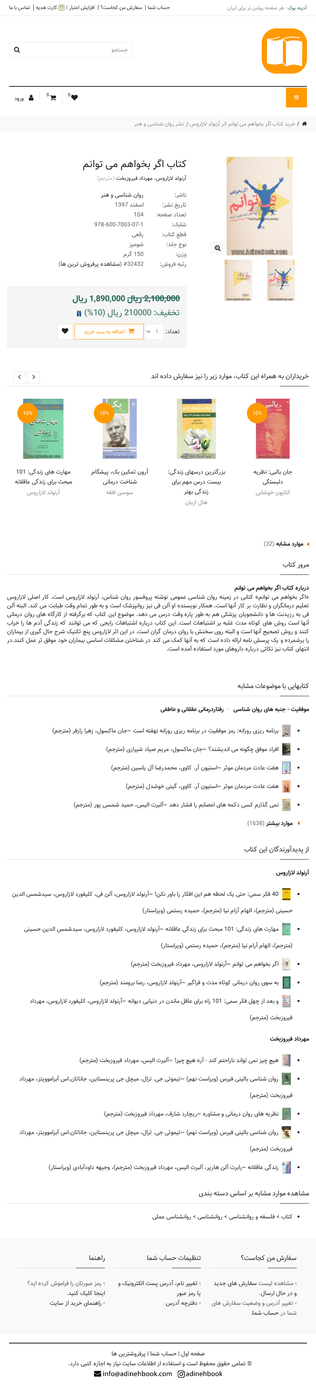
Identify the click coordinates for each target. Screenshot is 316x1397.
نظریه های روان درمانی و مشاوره (241, 1114)
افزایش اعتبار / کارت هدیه (65, 8)
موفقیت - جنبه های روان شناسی (271, 709)
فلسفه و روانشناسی (252, 1217)
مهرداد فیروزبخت (134, 178)
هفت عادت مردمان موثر (251, 768)
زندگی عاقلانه (264, 1167)
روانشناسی (210, 1217)
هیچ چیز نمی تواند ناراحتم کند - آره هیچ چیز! (227, 1060)
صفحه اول (193, 1354)
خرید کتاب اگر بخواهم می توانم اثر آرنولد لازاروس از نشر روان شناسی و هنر (214, 123)
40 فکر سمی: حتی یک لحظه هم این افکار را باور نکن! (217, 894)
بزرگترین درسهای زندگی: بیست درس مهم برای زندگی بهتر (196, 482)
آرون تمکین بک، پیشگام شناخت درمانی (119, 477)
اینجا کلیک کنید (86, 1293)
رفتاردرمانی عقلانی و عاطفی (192, 709)
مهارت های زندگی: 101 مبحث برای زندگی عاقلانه (43, 477)
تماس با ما (19, 7)
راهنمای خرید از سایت (76, 1303)
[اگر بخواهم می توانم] (217, 248)
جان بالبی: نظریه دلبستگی (272, 477)
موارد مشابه (289, 544)
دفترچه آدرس (182, 1303)
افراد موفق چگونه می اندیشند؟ (244, 749)
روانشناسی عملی (171, 1217)
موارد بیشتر (279, 823)
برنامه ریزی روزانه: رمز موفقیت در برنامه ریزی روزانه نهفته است (206, 731)
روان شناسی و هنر (122, 195)
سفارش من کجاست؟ (121, 7)
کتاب (287, 1217)
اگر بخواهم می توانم (256, 964)
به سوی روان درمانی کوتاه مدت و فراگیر (233, 983)
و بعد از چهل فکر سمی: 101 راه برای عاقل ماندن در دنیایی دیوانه (204, 1001)
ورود (19, 98)
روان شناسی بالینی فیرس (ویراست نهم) (233, 1079)
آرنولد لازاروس (171, 178)
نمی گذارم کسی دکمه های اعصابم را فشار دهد (224, 805)
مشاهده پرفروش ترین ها (90, 264)
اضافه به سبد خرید (105, 331)
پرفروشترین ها (129, 1354)
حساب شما (159, 7)
